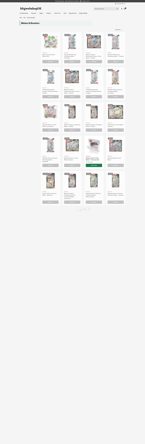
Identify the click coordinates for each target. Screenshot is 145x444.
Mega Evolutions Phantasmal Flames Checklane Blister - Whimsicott (69, 196)
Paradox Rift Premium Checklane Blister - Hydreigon (70, 56)
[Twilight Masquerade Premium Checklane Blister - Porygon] (94, 77)
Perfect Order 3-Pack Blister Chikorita (115, 125)
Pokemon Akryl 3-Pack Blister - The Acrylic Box (92, 158)
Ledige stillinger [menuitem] (83, 13)
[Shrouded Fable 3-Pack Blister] (116, 145)
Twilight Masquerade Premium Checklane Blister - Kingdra (50, 91)
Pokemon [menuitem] (33, 13)
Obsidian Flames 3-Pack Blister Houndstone (49, 125)
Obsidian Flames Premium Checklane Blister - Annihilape (115, 91)
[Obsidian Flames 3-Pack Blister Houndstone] (50, 112)
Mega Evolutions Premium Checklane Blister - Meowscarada (93, 195)
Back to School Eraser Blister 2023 (48, 55)
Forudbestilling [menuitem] (24, 13)
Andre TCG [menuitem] (57, 13)
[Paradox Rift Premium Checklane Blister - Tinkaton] (116, 42)
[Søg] (117, 8)
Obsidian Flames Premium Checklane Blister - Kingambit (49, 159)
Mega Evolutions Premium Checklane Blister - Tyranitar (116, 194)
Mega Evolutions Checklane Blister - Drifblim (72, 125)
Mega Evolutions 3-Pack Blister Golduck (71, 158)
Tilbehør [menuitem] (48, 13)
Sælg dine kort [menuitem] (73, 13)
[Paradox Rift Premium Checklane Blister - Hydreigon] (72, 42)
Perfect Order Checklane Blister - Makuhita (49, 194)
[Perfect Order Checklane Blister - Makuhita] (50, 181)
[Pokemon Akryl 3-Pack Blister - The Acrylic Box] (94, 145)
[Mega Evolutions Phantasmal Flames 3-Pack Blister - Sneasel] (94, 42)
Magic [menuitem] (41, 13)
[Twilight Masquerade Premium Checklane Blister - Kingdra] (50, 77)
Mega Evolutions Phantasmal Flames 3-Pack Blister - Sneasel (93, 56)
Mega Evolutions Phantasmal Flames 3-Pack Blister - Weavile (72, 91)
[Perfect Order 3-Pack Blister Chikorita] (116, 112)
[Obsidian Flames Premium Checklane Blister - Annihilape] (116, 77)
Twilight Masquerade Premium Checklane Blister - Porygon (94, 91)
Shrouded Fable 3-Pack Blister (114, 158)
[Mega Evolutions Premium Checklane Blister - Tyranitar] (116, 181)
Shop (24, 17)
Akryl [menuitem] (65, 13)
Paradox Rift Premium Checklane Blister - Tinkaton (116, 55)
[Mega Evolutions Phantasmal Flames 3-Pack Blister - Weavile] (72, 77)
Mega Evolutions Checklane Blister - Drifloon (94, 125)
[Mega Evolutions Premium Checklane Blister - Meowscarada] (94, 181)
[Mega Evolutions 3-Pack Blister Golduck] (72, 145)
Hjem (21, 17)
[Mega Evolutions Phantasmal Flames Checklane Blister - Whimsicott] (72, 181)
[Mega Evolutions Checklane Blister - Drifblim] (72, 112)
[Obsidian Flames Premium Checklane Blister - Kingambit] (50, 145)
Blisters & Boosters (31, 17)
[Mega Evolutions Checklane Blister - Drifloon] (94, 112)
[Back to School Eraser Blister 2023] (50, 42)
